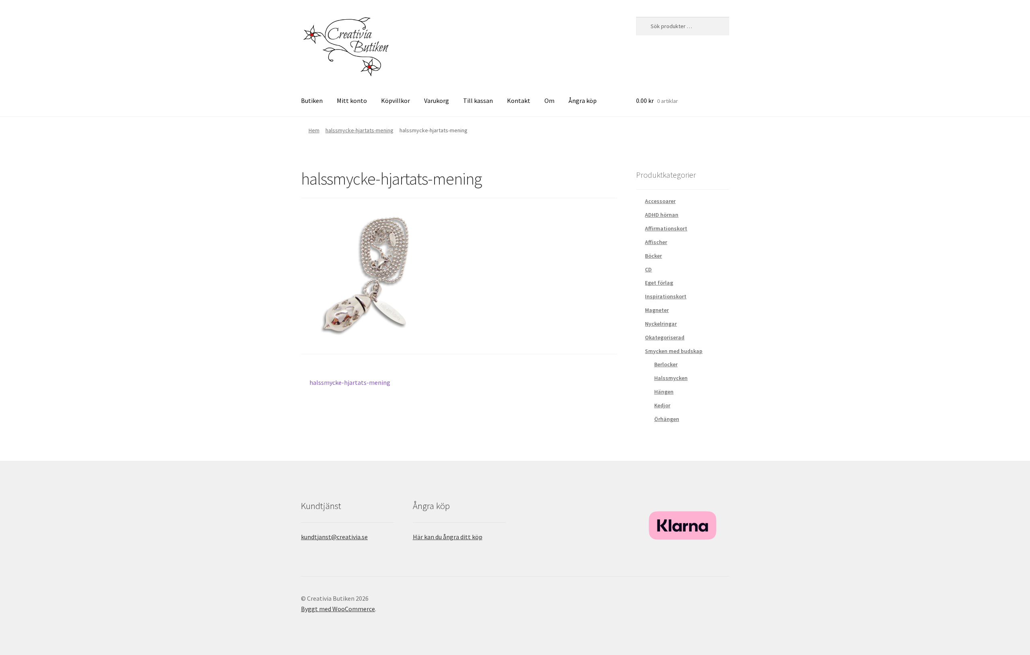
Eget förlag (659, 282)
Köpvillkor (395, 101)
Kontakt (518, 101)
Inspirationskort (665, 296)
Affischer (656, 242)
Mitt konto (352, 101)
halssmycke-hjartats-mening (359, 130)
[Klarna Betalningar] (682, 525)
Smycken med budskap (673, 351)
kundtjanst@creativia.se (334, 537)
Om (549, 101)
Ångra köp (583, 101)
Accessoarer (660, 201)
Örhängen (666, 419)
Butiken (312, 101)
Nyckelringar (661, 323)
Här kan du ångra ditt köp (447, 537)
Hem (314, 130)
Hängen (664, 391)
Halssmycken (671, 378)
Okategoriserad (664, 337)
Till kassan (478, 101)
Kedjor (662, 405)
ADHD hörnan (661, 214)
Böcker (653, 255)
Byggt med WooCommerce (338, 609)
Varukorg (436, 101)
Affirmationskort (666, 228)
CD (648, 269)
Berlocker (666, 364)
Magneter (657, 310)
